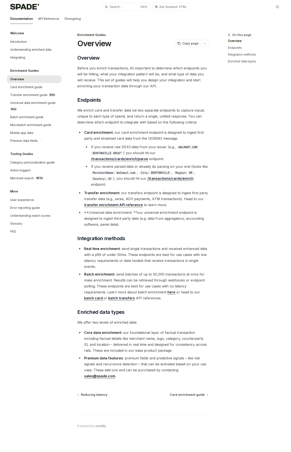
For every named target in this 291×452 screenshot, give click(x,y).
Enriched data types (242, 61)
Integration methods (242, 54)
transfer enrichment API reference (113, 205)
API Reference (48, 18)
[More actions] (204, 43)
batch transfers (121, 298)
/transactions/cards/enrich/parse (119, 159)
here (171, 292)
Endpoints (235, 47)
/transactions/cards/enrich (170, 178)
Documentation (21, 18)
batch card (94, 298)
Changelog (72, 18)
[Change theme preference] (277, 6)
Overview (235, 41)
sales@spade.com (99, 376)
